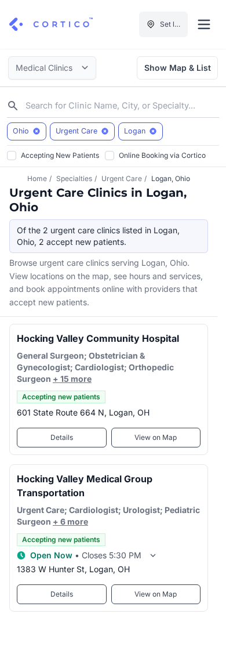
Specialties (74, 178)
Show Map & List (177, 68)
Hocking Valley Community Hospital (98, 338)
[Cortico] (51, 24)
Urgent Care (121, 178)
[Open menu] (204, 24)
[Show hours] (153, 555)
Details (61, 437)
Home (37, 178)
